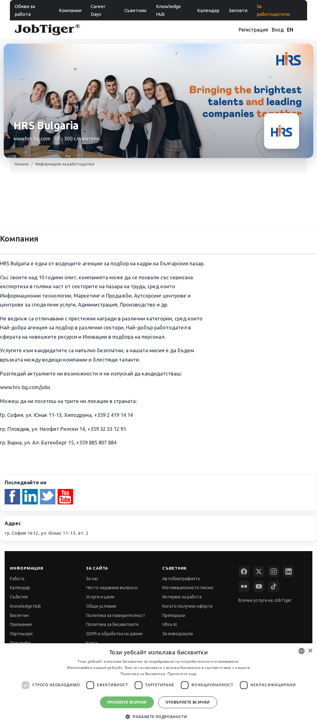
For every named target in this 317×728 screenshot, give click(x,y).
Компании (70, 10)
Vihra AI (169, 624)
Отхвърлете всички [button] (188, 702)
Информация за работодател (64, 163)
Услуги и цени (100, 596)
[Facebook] (244, 571)
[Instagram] (273, 571)
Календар (208, 10)
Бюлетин (19, 615)
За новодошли (177, 633)
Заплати (238, 10)
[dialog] (158, 685)
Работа (17, 578)
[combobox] (301, 651)
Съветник (135, 10)
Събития (19, 596)
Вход (278, 29)
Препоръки (173, 615)
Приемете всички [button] (127, 702)
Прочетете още (182, 673)
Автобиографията (181, 578)
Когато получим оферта (187, 606)
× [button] (310, 651)
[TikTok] (273, 586)
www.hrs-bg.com (31, 138)
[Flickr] (244, 586)
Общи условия (101, 606)
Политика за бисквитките (112, 624)
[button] (158, 717)
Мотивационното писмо (187, 587)
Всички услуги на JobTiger (265, 600)
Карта (92, 642)
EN (290, 29)
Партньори (21, 633)
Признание (21, 624)
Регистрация (253, 29)
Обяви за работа (25, 10)
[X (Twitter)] (258, 571)
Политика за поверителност (115, 615)
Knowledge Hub (168, 10)
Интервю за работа (182, 596)
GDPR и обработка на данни (114, 633)
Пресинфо (20, 642)
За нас (92, 578)
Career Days (98, 10)
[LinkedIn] (288, 571)
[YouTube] (258, 586)
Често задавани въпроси (111, 587)
